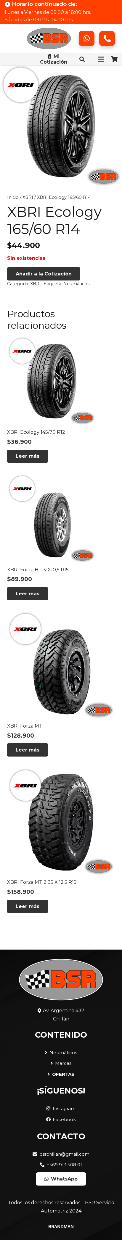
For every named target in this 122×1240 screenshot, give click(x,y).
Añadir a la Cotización (44, 274)
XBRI (28, 197)
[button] (82, 59)
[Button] (86, 38)
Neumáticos (76, 283)
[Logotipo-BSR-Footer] (49, 38)
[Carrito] (114, 59)
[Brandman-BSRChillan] (61, 1229)
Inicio (13, 197)
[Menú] (101, 59)
